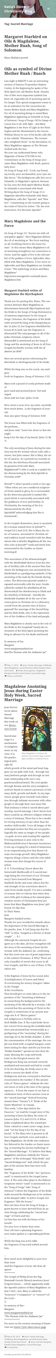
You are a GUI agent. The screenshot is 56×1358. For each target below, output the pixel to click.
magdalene (40, 670)
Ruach (27, 673)
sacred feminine (26, 668)
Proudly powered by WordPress (17, 1354)
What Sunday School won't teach (25, 1340)
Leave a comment (14, 676)
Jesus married (36, 1342)
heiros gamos (29, 670)
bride (20, 670)
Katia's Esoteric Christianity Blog (18, 8)
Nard (22, 673)
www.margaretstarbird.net (18, 1312)
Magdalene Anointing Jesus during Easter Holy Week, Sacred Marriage (25, 693)
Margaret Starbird (11, 673)
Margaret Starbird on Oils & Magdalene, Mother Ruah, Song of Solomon (25, 43)
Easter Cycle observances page (30, 1326)
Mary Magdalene (11, 668)
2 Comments (12, 1347)
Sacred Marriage (38, 673)
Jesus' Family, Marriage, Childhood (37, 665)
